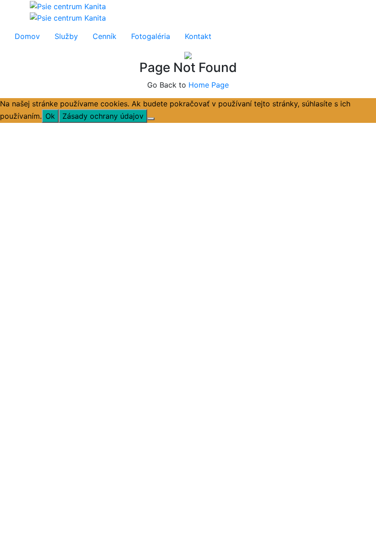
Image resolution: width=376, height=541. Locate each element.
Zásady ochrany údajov (103, 116)
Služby (66, 36)
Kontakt (198, 36)
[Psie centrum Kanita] (68, 5)
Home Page (208, 84)
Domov (27, 36)
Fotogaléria (150, 36)
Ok (50, 116)
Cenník (104, 36)
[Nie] (151, 118)
